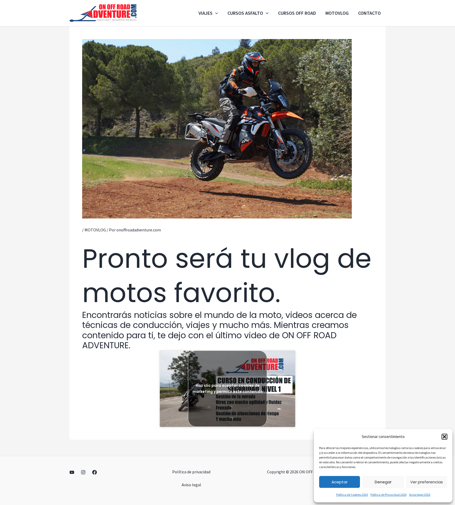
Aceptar (340, 482)
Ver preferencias (426, 482)
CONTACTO (369, 13)
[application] (215, 13)
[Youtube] (72, 472)
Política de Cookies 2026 (352, 495)
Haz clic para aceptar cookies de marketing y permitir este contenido (227, 388)
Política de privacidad (191, 471)
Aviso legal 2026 (419, 495)
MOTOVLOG (337, 13)
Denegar (383, 482)
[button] (444, 436)
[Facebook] (94, 472)
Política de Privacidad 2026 (388, 495)
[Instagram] (83, 472)
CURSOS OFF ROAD (297, 13)
